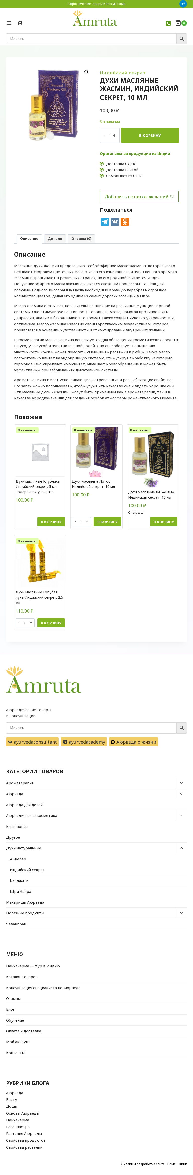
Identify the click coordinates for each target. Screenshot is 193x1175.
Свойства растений (24, 1147)
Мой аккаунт (18, 1041)
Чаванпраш (16, 923)
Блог (10, 1009)
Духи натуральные (23, 847)
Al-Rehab (18, 858)
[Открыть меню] (10, 23)
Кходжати (19, 880)
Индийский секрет (123, 73)
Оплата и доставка (23, 1030)
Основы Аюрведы (22, 1113)
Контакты (15, 1052)
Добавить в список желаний (137, 197)
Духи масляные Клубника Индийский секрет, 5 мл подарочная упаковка (38, 486)
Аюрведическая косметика (31, 815)
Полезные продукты (25, 912)
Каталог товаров (22, 976)
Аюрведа (14, 793)
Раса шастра (18, 1126)
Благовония (17, 826)
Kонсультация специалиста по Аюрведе (43, 987)
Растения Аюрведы (24, 1133)
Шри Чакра (20, 891)
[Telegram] (183, 4)
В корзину (150, 135)
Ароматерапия (20, 782)
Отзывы (13, 998)
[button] (86, 72)
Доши (11, 1106)
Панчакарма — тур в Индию (33, 965)
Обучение (15, 1020)
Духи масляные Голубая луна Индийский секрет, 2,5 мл (39, 597)
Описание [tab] (29, 238)
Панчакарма (17, 1119)
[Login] (20, 23)
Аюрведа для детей (24, 804)
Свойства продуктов (26, 1140)
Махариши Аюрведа (25, 902)
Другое (13, 837)
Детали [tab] (55, 238)
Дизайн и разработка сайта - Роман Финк (154, 1164)
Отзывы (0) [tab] (81, 238)
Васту (11, 1099)
